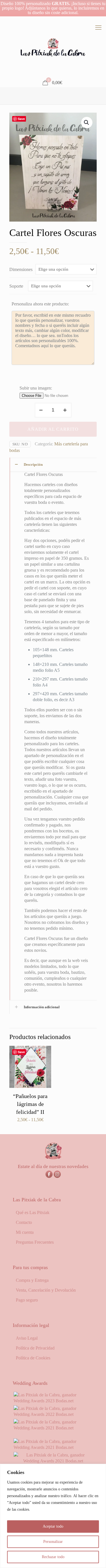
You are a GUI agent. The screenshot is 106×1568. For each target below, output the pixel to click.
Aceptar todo (53, 1526)
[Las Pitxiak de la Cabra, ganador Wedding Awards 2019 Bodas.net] (53, 1460)
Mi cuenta (25, 1232)
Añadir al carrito (53, 429)
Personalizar (53, 1541)
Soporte (16, 286)
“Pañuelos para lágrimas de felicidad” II (30, 1104)
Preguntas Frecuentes (35, 1242)
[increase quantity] (65, 410)
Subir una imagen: (36, 388)
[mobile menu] (98, 27)
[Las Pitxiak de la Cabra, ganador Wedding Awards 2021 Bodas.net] (53, 1427)
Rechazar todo (53, 1557)
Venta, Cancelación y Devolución (46, 1290)
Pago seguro (27, 1300)
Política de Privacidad (35, 1348)
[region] (53, 1516)
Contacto (24, 1222)
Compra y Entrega (32, 1280)
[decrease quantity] (41, 410)
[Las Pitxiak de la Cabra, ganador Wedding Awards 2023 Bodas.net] (53, 1400)
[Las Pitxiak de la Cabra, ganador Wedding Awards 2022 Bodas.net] (53, 1414)
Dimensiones (21, 269)
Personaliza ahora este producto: (40, 303)
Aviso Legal (27, 1338)
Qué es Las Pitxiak (32, 1212)
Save (21, 119)
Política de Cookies (33, 1357)
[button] (86, 122)
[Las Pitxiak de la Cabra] (53, 47)
